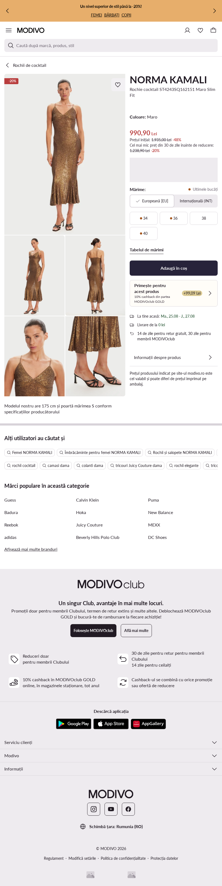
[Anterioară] (7, 10)
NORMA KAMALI (168, 79)
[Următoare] (214, 10)
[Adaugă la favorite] (118, 84)
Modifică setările (82, 858)
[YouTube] (111, 809)
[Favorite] (200, 30)
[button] (64, 154)
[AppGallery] (148, 724)
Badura (11, 512)
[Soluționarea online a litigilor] (131, 875)
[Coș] (213, 30)
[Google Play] (73, 724)
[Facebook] (128, 809)
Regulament (54, 858)
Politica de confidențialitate (123, 858)
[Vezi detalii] (210, 357)
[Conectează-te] (187, 30)
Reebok (11, 524)
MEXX (154, 524)
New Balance (160, 512)
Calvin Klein (87, 499)
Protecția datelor (164, 858)
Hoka (81, 512)
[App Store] (111, 724)
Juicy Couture (89, 524)
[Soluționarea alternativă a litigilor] (90, 875)
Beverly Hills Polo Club (97, 537)
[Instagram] (93, 809)
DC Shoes (157, 537)
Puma (153, 499)
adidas (10, 537)
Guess (10, 499)
